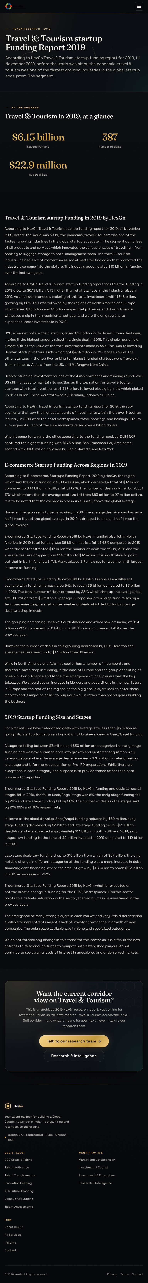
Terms (124, 1274)
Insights (10, 1242)
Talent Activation (17, 1167)
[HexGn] (16, 6)
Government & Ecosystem (97, 1175)
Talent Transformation (20, 1175)
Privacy (112, 1274)
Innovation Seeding (18, 1183)
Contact (10, 1250)
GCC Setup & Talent (18, 1159)
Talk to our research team (74, 1041)
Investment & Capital (93, 1167)
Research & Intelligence (74, 1055)
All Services (13, 1234)
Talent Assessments (19, 1206)
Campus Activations (19, 1198)
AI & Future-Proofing (19, 1191)
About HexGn (14, 1227)
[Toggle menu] (139, 6)
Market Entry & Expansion (97, 1159)
